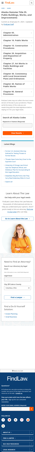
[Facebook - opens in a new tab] (3, 420)
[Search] (32, 3)
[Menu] (2, 3)
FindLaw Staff (9, 24)
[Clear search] (29, 288)
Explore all (8, 182)
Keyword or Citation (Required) (14, 122)
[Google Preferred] (3, 426)
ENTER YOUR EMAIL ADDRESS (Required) (13, 405)
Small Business (11, 317)
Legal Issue (8, 276)
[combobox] (17, 279)
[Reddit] (28, 420)
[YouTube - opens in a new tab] (9, 420)
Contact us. (19, 393)
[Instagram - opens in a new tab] (22, 420)
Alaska (9, 8)
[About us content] (31, 432)
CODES (3, 8)
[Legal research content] (31, 450)
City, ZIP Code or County (12, 284)
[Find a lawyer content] (31, 438)
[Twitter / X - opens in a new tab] (15, 420)
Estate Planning (11, 314)
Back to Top (18, 371)
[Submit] (32, 409)
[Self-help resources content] (31, 444)
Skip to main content (17, 2)
